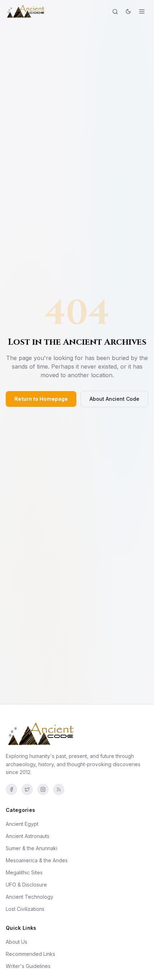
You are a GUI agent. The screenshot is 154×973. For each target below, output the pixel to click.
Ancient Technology (29, 897)
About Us (16, 942)
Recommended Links (30, 954)
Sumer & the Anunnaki (31, 848)
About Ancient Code (114, 399)
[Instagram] (43, 789)
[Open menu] (141, 11)
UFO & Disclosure (26, 885)
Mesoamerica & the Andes (37, 860)
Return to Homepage (41, 399)
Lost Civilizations (25, 909)
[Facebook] (11, 789)
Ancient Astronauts (27, 836)
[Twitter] (27, 789)
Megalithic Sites (24, 872)
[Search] (115, 12)
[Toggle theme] (128, 11)
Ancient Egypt (22, 824)
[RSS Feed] (58, 789)
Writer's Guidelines (28, 966)
